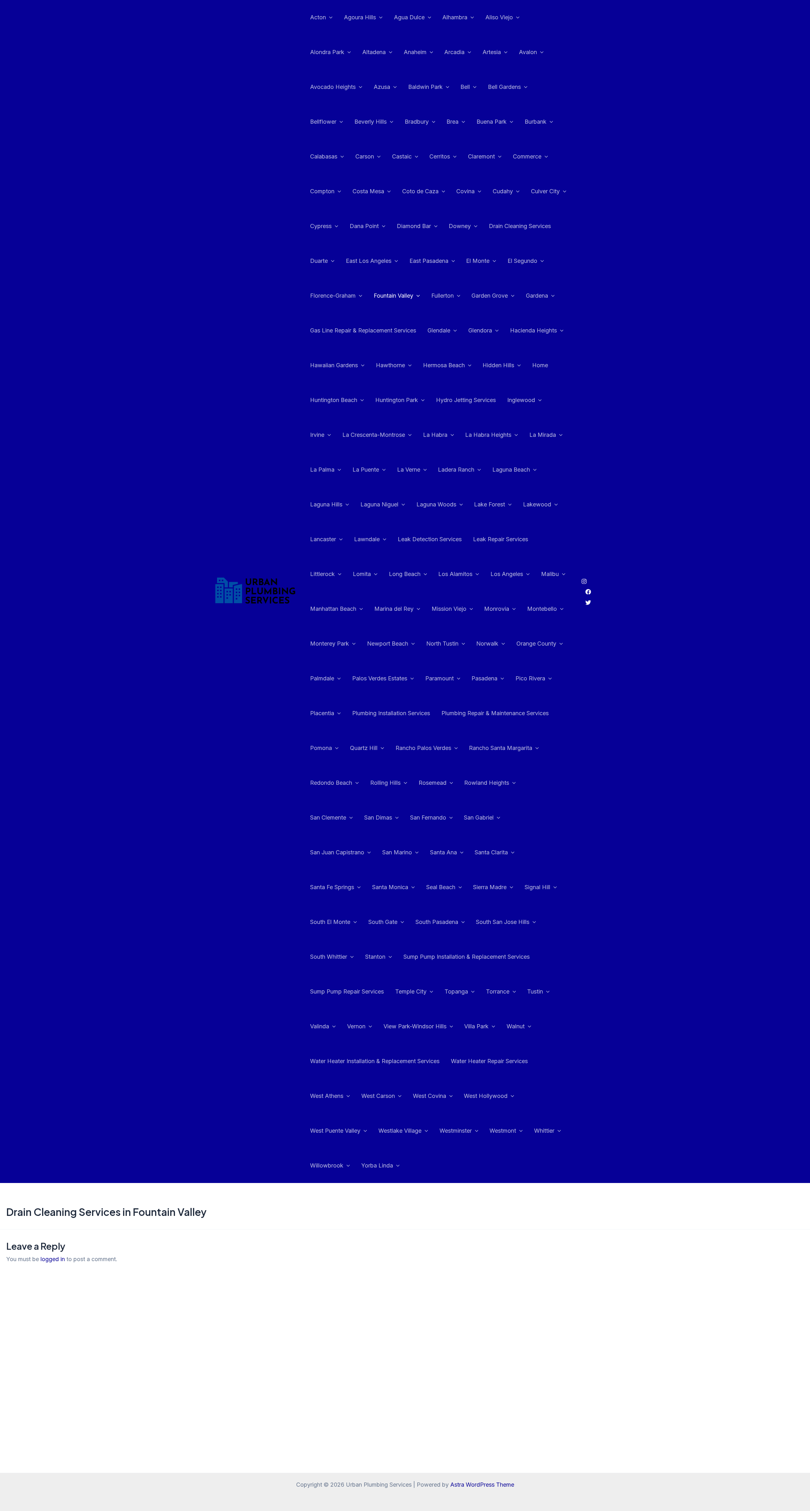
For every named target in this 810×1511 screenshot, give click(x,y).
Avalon (528, 52)
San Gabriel (479, 817)
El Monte (477, 260)
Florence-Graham (333, 295)
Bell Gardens (504, 87)
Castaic (402, 156)
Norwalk (487, 643)
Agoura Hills (360, 17)
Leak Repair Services (500, 539)
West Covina (429, 1096)
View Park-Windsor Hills (414, 1026)
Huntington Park (396, 400)
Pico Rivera (530, 678)
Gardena (537, 295)
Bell (465, 87)
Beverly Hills (370, 121)
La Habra (435, 434)
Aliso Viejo (499, 17)
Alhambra (454, 17)
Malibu (550, 574)
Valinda (319, 1026)
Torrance (497, 991)
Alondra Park (327, 52)
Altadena (374, 52)
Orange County (536, 643)
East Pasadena (428, 260)
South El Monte (330, 922)
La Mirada (542, 434)
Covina (465, 191)
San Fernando (428, 817)
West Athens (326, 1096)
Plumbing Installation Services (391, 713)
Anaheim (415, 52)
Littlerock (322, 574)
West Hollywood (486, 1096)
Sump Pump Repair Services (347, 991)
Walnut (516, 1026)
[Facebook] (588, 592)
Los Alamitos (455, 574)
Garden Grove (489, 295)
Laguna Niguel (379, 504)
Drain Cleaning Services (520, 226)
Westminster (455, 1130)
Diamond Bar (414, 226)
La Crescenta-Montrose (373, 434)
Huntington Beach (333, 400)
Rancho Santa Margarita (500, 748)
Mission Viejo (449, 608)
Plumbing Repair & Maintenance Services (495, 713)
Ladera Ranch (456, 469)
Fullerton (442, 295)
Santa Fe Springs (332, 887)
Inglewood (521, 400)
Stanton (375, 956)
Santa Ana (443, 852)
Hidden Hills (498, 365)
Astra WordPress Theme (482, 1484)
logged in (52, 1259)
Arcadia (454, 52)
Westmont (502, 1130)
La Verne (408, 469)
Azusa (382, 87)
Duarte (319, 260)
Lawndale (367, 539)
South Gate (382, 922)
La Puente (365, 469)
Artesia (492, 52)
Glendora (480, 330)
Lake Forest (489, 504)
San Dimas (378, 817)
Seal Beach (440, 887)
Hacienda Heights (533, 330)
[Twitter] (588, 602)
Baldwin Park (425, 87)
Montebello (542, 608)
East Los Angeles (368, 260)
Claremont (481, 156)
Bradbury (417, 121)
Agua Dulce (409, 17)
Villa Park (476, 1026)
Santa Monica (390, 887)
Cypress (321, 226)
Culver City (545, 191)
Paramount (439, 678)
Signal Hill (537, 887)
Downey (460, 226)
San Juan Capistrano (337, 852)
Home (540, 365)
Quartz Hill (363, 748)
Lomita (362, 574)
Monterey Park (329, 643)
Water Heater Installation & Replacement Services (374, 1061)
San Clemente (328, 817)
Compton (322, 191)
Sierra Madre (490, 887)
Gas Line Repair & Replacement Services (363, 330)
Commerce (527, 156)
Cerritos (439, 156)
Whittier (544, 1130)
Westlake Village (399, 1130)
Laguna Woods (436, 504)
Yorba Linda (377, 1165)
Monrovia (496, 608)
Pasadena (484, 678)
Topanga (456, 991)
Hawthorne (390, 365)
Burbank (535, 121)
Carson (364, 156)
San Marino (397, 852)
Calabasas (323, 156)
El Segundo (522, 260)
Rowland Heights (486, 782)
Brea (452, 121)
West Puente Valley (335, 1130)
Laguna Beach (511, 469)
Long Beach (405, 574)
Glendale (438, 330)
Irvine (317, 434)
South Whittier (328, 956)
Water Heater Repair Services (489, 1061)
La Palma (322, 469)
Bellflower (323, 121)
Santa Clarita (491, 852)
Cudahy (503, 191)
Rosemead (432, 782)
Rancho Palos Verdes (423, 748)
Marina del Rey (394, 608)
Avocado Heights (333, 87)
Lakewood (537, 504)
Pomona (321, 748)
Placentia (322, 713)
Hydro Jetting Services (466, 400)
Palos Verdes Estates (379, 678)
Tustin (535, 991)
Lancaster (323, 539)
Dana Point (364, 226)
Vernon (356, 1026)
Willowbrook (326, 1165)
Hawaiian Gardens (334, 365)
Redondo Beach (331, 782)
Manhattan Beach (333, 608)
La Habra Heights (488, 434)
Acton (318, 17)
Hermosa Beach (444, 365)
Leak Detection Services (430, 539)
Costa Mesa (368, 191)
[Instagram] (584, 581)
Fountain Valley (393, 295)
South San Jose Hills (502, 922)
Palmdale (322, 678)
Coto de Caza (420, 191)
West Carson (378, 1096)
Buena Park (492, 121)
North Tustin (442, 643)
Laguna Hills (326, 504)
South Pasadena (436, 922)
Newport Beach (387, 643)
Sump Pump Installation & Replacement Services (466, 956)
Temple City (411, 991)
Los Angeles (506, 574)
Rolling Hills (385, 782)
